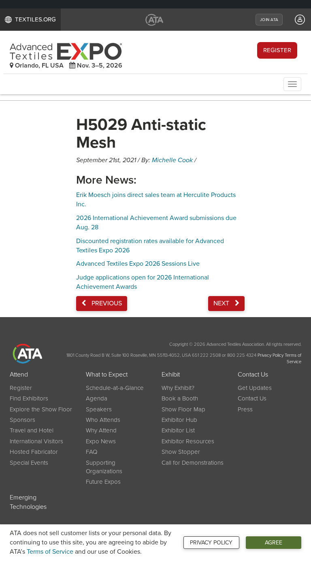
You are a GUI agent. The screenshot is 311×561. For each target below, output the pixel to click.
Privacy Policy (211, 542)
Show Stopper (181, 451)
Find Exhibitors (29, 398)
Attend (19, 374)
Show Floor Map (183, 409)
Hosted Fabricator (34, 451)
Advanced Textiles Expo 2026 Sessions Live (138, 264)
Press (245, 409)
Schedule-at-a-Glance (115, 388)
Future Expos (103, 481)
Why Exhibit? (178, 388)
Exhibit (171, 374)
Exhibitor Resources (188, 441)
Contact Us (253, 374)
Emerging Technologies (28, 502)
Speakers (99, 409)
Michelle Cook (172, 160)
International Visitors (36, 441)
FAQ (91, 451)
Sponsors (22, 419)
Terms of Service (50, 552)
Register (277, 50)
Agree (273, 542)
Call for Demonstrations (193, 462)
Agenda (96, 398)
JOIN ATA (269, 19)
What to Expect (107, 374)
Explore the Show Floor (41, 409)
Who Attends (103, 419)
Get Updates (255, 388)
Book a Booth (180, 398)
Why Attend (101, 430)
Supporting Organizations (104, 467)
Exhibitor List (178, 430)
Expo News (101, 441)
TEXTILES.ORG (35, 19)
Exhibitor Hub (179, 419)
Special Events (29, 462)
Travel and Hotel (31, 430)
